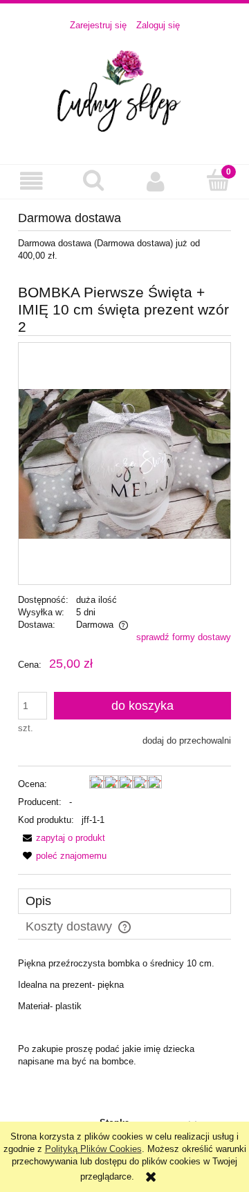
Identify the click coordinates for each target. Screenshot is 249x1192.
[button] (31, 181)
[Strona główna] (124, 91)
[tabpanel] (124, 1012)
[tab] (124, 901)
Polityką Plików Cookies (93, 1149)
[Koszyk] (218, 180)
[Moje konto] (155, 181)
